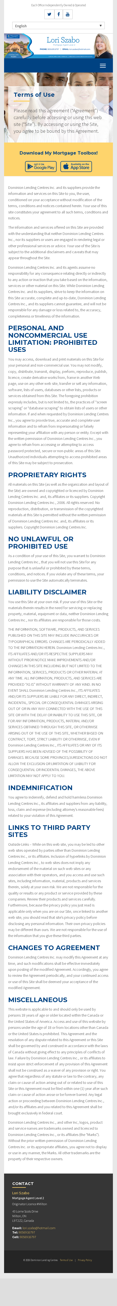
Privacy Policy (85, 1260)
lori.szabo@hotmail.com (39, 1228)
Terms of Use (66, 1260)
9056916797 (27, 1232)
